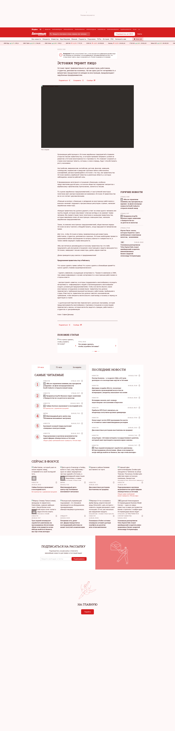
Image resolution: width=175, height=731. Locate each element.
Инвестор (55, 39)
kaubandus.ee (101, 29)
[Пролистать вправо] (116, 346)
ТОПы (99, 39)
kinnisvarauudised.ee (113, 29)
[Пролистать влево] (75, 346)
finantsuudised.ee (80, 29)
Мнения (74, 39)
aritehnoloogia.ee (91, 29)
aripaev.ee (47, 29)
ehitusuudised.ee (68, 29)
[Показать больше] (139, 29)
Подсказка (91, 39)
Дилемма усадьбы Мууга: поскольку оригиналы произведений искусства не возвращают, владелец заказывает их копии (109, 390)
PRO (112, 39)
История (106, 39)
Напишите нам (120, 39)
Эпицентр (46, 39)
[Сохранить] (82, 381)
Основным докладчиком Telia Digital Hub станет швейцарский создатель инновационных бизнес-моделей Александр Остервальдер (130, 525)
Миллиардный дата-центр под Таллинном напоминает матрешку (69, 489)
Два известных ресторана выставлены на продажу (112, 430)
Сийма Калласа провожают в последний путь (64, 406)
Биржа (45, 413)
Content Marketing (125, 516)
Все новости (36, 39)
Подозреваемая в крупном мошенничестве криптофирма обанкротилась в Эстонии (130, 489)
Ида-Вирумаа (65, 39)
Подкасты (82, 39)
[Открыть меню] (40, 29)
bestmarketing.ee (57, 29)
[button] (55, 559)
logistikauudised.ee (125, 29)
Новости (46, 381)
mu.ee (134, 29)
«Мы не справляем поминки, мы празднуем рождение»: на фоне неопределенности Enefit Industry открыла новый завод (131, 203)
